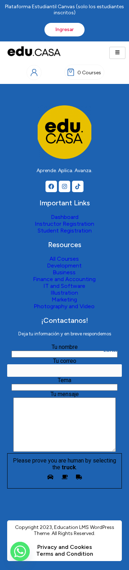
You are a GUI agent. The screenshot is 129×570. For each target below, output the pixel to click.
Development (64, 265)
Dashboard (64, 217)
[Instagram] (64, 186)
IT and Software (64, 285)
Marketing (64, 299)
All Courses (64, 258)
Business (64, 272)
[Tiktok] (77, 186)
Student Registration (65, 230)
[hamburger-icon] (117, 53)
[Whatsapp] (20, 551)
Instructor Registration (64, 223)
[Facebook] (51, 186)
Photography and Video (64, 306)
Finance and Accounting (64, 279)
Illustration (64, 292)
